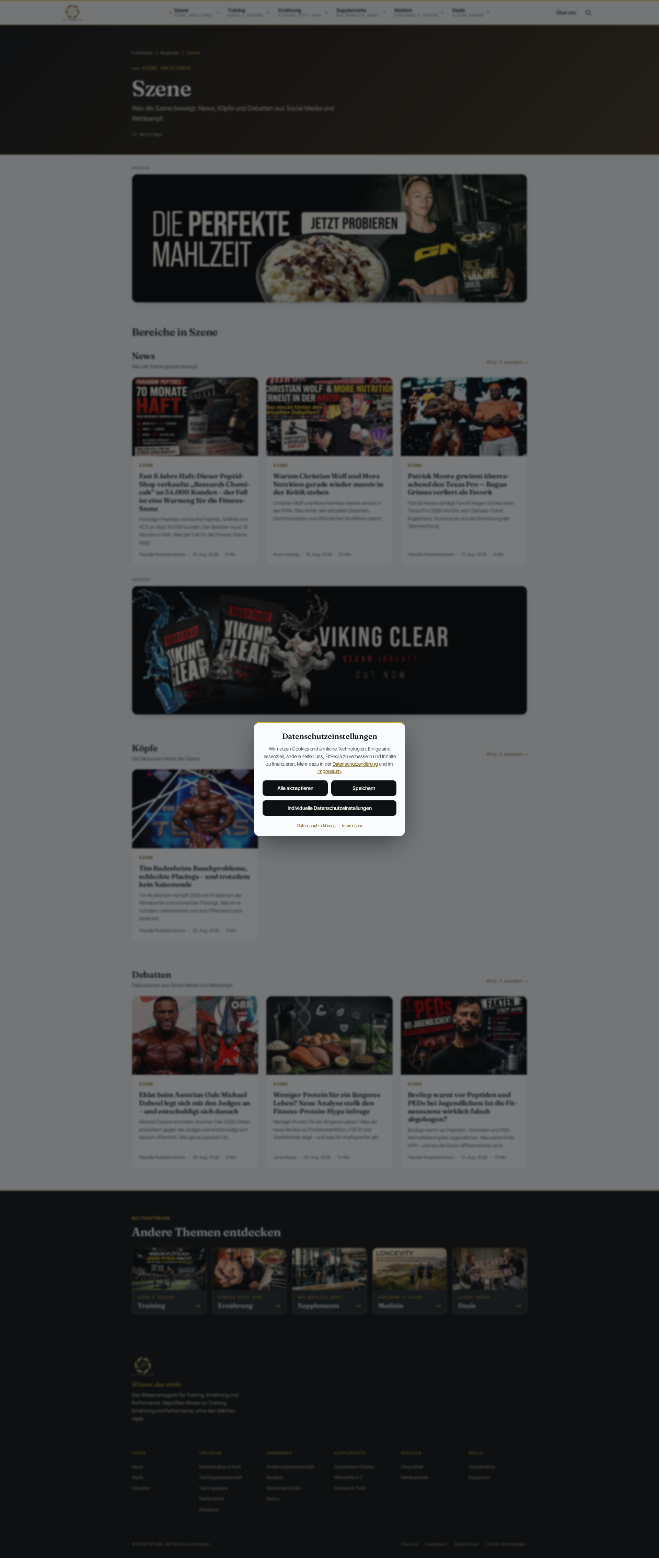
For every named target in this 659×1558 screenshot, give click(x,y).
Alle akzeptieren (295, 788)
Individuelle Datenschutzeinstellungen (330, 808)
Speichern (363, 788)
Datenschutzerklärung (355, 763)
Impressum (329, 771)
